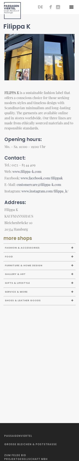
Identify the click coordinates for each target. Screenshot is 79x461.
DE (40, 7)
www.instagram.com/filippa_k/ (44, 191)
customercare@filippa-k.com (39, 184)
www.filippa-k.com (26, 171)
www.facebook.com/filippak (42, 178)
